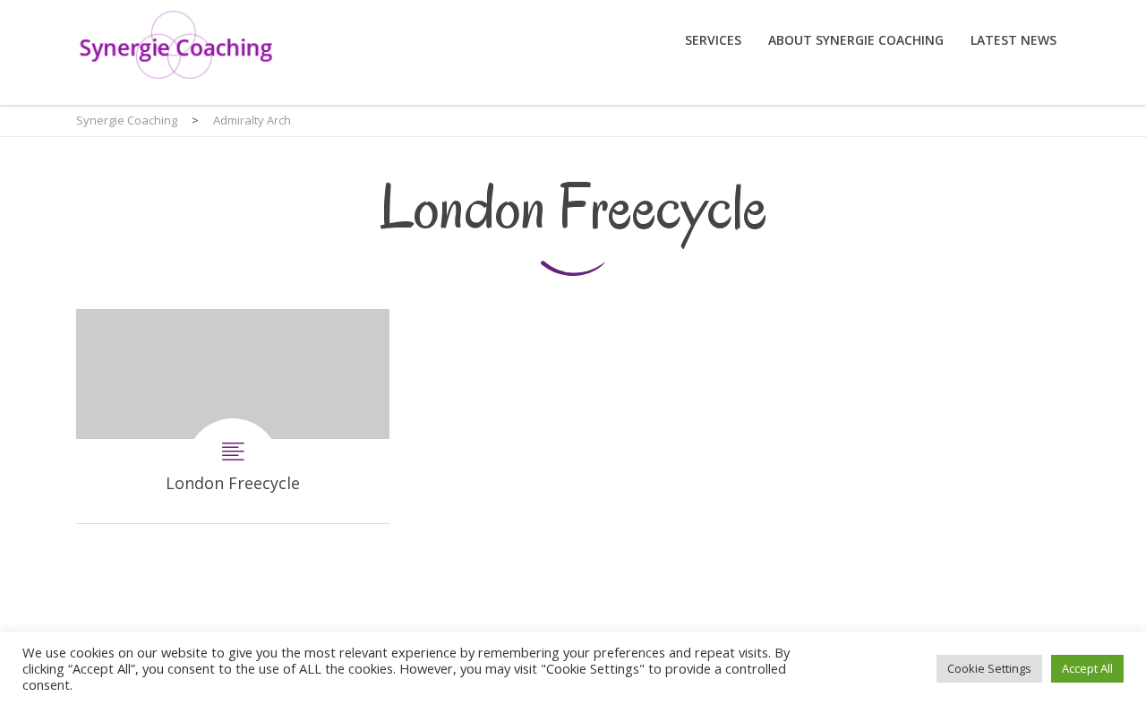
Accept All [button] (1087, 668)
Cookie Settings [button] (989, 668)
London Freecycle (232, 416)
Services (713, 39)
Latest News (1013, 39)
